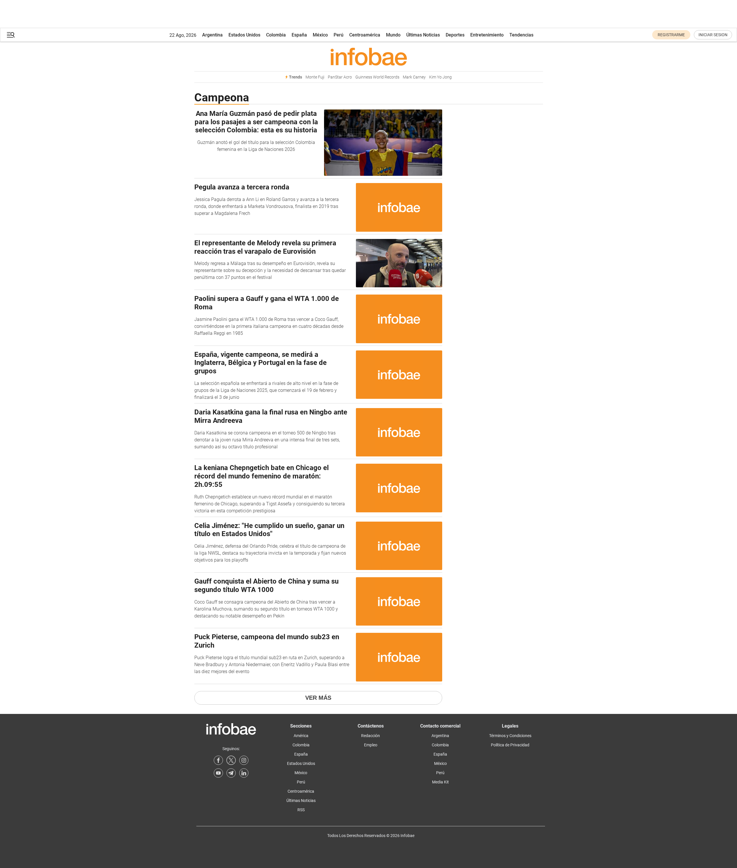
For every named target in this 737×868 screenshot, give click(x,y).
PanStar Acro (340, 77)
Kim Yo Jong (440, 77)
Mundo (393, 35)
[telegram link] (231, 773)
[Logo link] (368, 56)
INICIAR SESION (712, 34)
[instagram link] (243, 760)
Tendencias (521, 35)
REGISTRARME (671, 34)
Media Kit (440, 782)
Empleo (370, 745)
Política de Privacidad (510, 745)
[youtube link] (218, 773)
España (299, 35)
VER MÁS (318, 698)
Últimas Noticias (423, 35)
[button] (11, 35)
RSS (301, 809)
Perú (338, 35)
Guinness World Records (377, 77)
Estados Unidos (244, 35)
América (301, 735)
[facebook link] (218, 760)
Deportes (455, 35)
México (320, 35)
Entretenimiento (487, 35)
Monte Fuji (315, 77)
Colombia (276, 35)
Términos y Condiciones (510, 735)
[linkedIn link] (243, 773)
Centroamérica (364, 35)
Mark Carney (414, 77)
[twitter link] (231, 760)
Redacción (370, 735)
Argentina (212, 35)
